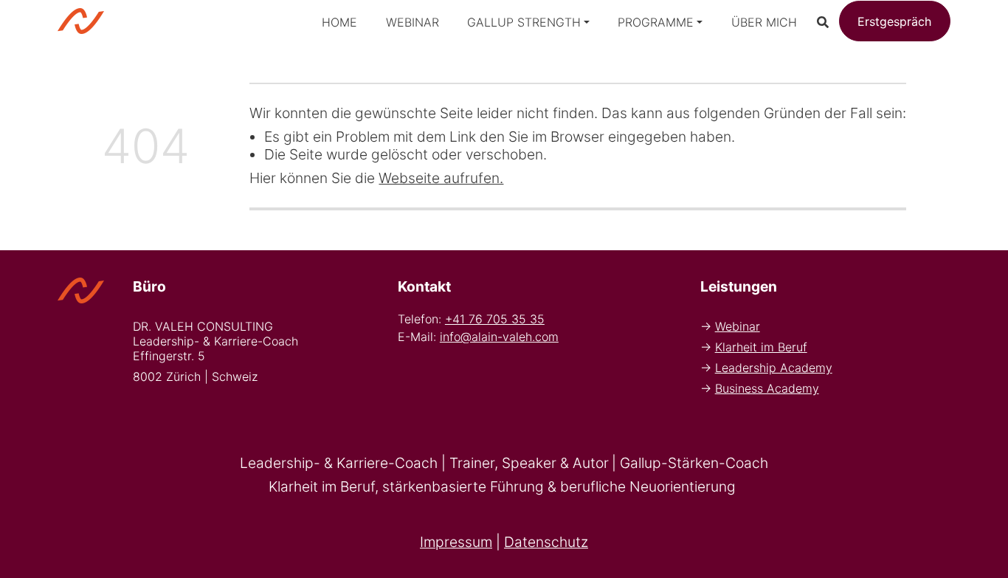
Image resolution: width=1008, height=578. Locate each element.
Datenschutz (546, 542)
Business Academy (767, 388)
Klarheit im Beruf (761, 347)
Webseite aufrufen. (441, 178)
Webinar (412, 22)
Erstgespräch (894, 21)
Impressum (456, 542)
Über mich (764, 22)
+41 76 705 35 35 (495, 319)
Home (339, 22)
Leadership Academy (773, 367)
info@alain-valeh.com (499, 336)
